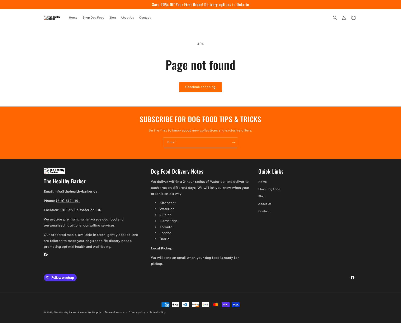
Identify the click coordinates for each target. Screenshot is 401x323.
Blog (261, 196)
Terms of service (114, 312)
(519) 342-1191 (68, 201)
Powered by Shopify (89, 312)
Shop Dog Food (269, 189)
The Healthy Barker (65, 312)
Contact (264, 211)
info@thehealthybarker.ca (76, 191)
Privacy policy (136, 312)
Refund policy (158, 312)
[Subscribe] (233, 142)
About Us (265, 204)
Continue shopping (200, 87)
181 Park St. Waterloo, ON (81, 210)
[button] (335, 17)
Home (262, 182)
